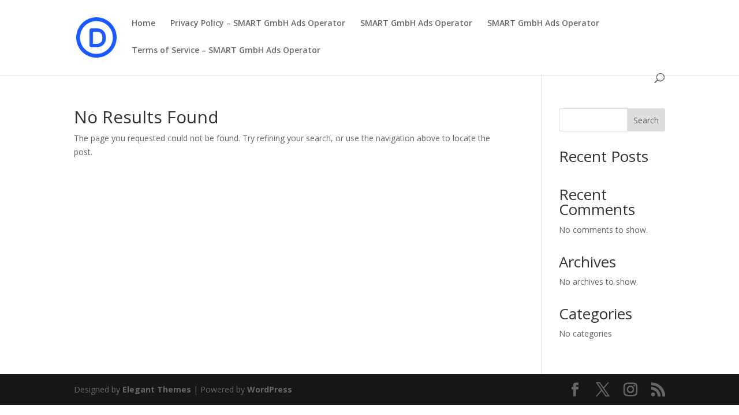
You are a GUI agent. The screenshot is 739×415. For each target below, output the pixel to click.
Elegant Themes (156, 389)
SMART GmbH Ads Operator (416, 23)
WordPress (269, 389)
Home (143, 23)
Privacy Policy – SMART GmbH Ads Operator (257, 23)
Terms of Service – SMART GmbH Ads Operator (226, 50)
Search (646, 120)
